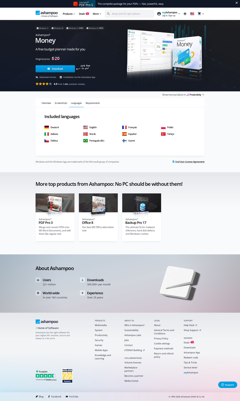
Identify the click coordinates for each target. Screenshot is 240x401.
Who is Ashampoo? (134, 325)
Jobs (126, 340)
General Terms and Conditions (164, 332)
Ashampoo (191, 372)
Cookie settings (162, 343)
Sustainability (131, 330)
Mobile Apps (101, 350)
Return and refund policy (163, 355)
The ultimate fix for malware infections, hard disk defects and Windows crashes (140, 230)
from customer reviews (69, 84)
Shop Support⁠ (191, 330)
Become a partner (133, 375)
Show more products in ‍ (181, 94)
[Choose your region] (192, 13)
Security (99, 340)
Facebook (56, 396)
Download (57, 68)
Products (67, 13)
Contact (128, 345)
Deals (83, 13)
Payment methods (163, 348)
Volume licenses (132, 362)
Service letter (191, 367)
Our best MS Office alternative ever (98, 229)
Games (98, 345)
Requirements (93, 103)
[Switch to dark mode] (185, 13)
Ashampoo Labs (132, 335)
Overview (46, 103)
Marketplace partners (130, 369)
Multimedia (101, 325)
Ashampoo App (192, 352)
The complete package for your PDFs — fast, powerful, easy (130, 3)
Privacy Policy (161, 338)
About (157, 325)
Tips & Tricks (190, 362)
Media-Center (131, 380)
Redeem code (191, 357)
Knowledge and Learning (103, 357)
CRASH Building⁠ (133, 350)
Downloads (190, 347)
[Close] (236, 3)
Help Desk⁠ (189, 325)
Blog (41, 396)
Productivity (101, 335)
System (98, 330)
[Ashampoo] (47, 321)
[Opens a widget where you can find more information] (227, 385)
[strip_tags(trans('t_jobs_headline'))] (67, 376)
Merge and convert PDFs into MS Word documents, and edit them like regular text (55, 230)
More (96, 13)
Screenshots (61, 103)
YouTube (73, 396)
